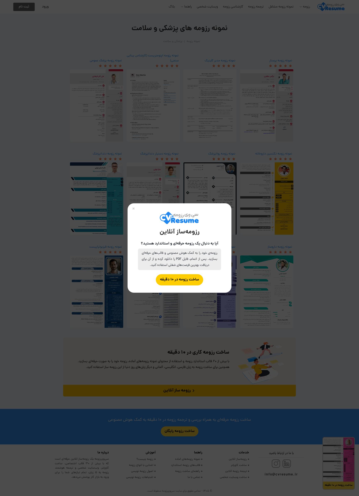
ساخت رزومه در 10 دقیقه (179, 280)
